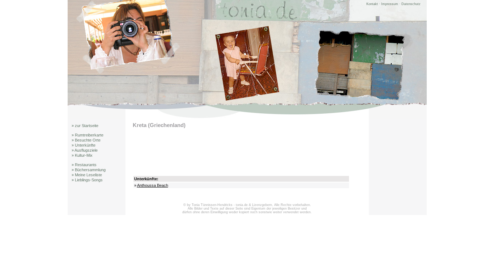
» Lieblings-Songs (87, 180)
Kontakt (372, 4)
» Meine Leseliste (87, 175)
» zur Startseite (85, 125)
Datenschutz (411, 4)
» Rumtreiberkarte (87, 135)
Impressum (389, 4)
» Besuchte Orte (86, 140)
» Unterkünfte (83, 145)
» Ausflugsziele (85, 150)
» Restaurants (84, 165)
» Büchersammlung (89, 170)
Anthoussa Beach (152, 185)
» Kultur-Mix (82, 155)
